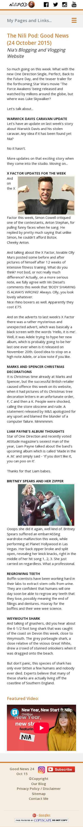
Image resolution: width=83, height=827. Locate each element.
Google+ (44, 815)
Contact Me (38, 798)
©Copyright (38, 778)
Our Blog (38, 783)
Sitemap (39, 793)
